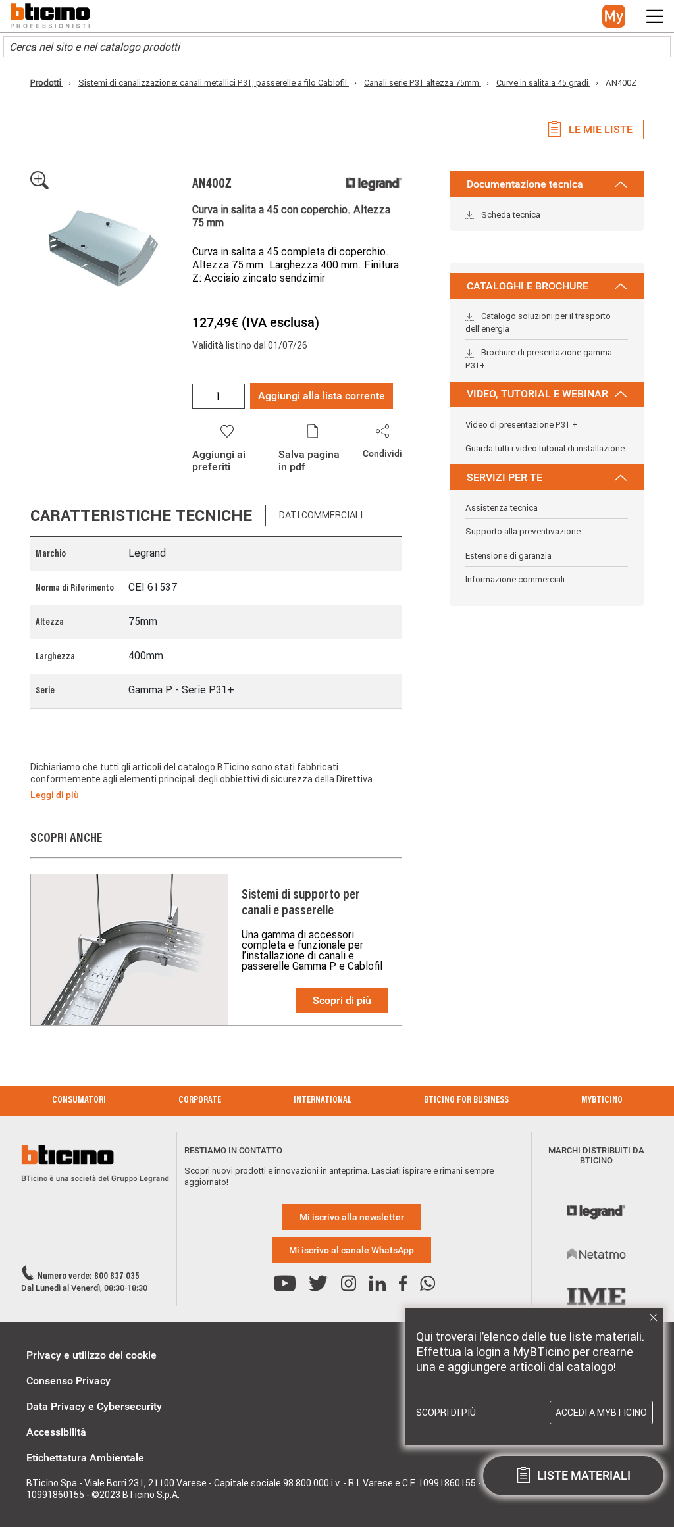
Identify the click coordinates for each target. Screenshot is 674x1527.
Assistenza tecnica (501, 507)
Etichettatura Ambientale (85, 1457)
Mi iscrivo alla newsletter (351, 1217)
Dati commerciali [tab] (321, 515)
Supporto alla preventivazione (523, 531)
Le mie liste (601, 129)
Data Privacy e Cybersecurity (94, 1406)
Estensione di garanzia (508, 555)
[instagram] (348, 1284)
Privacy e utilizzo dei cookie (91, 1355)
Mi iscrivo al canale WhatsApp (351, 1250)
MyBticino (602, 1100)
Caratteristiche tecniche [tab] (141, 515)
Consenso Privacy (68, 1380)
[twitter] (318, 1284)
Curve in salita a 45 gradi (543, 82)
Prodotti (46, 82)
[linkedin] (377, 1284)
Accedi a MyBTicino (601, 1412)
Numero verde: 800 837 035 (89, 1277)
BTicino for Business (466, 1100)
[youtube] (285, 1284)
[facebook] (403, 1284)
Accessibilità (56, 1432)
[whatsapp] (427, 1284)
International (322, 1100)
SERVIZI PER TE (504, 477)
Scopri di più (342, 1000)
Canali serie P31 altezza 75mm (422, 82)
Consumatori (79, 1100)
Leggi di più (54, 794)
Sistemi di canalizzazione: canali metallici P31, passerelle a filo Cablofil (213, 82)
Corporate (199, 1100)
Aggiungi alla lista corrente (321, 395)
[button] (613, 16)
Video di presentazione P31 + (521, 424)
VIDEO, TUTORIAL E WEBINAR (537, 394)
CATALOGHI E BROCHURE (527, 286)
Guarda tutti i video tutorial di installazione (545, 448)
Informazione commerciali (515, 579)
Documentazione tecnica (525, 184)
